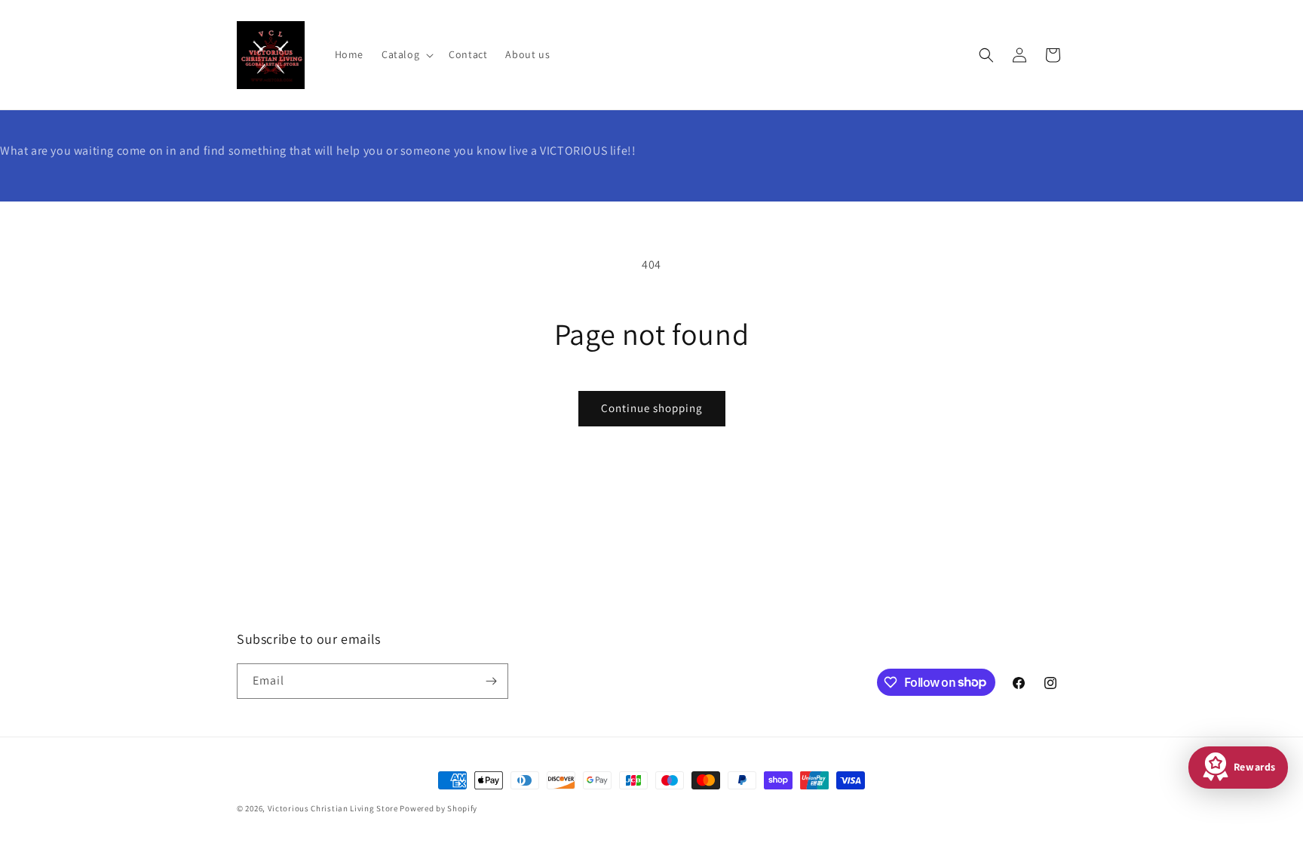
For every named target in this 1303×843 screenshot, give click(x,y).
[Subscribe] (490, 681)
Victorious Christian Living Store (333, 808)
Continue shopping (652, 408)
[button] (406, 54)
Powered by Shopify (438, 808)
